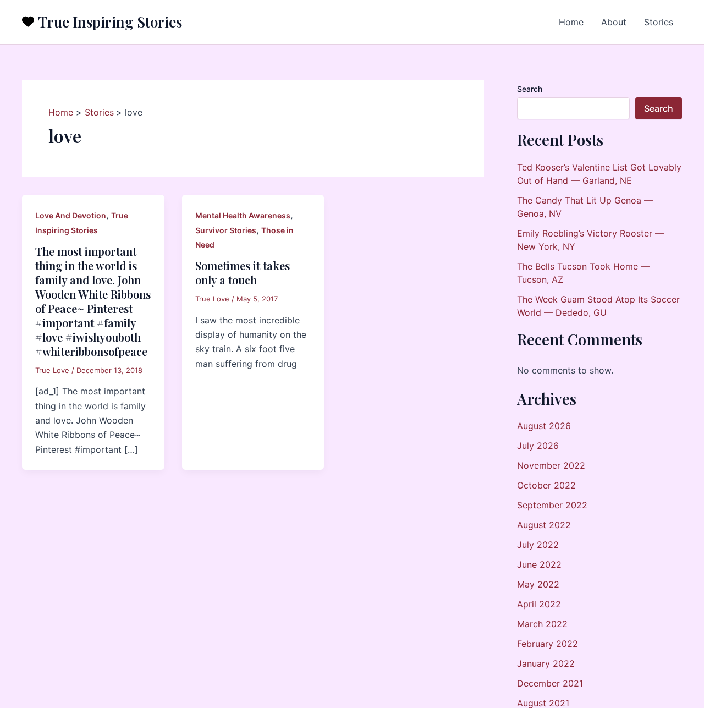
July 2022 (538, 544)
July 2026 (538, 445)
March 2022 (542, 623)
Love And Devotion (70, 215)
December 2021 (550, 683)
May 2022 (538, 584)
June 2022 (539, 564)
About (613, 22)
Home (571, 22)
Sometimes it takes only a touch (242, 272)
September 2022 (552, 505)
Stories (658, 22)
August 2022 (544, 524)
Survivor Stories (225, 230)
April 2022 (539, 604)
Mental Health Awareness (242, 215)
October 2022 (546, 485)
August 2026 (544, 425)
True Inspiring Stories (110, 21)
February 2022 (547, 643)
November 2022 (551, 465)
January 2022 (546, 663)
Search (529, 89)
